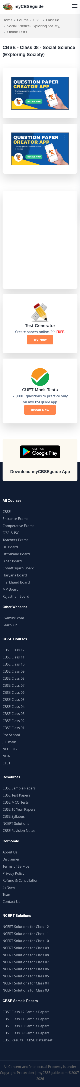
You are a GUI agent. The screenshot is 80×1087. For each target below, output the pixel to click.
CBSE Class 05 (14, 699)
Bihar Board (12, 561)
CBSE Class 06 (14, 692)
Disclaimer (11, 859)
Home (7, 20)
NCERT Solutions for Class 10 (26, 940)
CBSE (37, 20)
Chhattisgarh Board (18, 568)
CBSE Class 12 (14, 650)
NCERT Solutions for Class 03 (26, 990)
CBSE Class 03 (14, 713)
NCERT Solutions (16, 823)
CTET (6, 763)
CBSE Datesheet (39, 1040)
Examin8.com (13, 618)
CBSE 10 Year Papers (19, 809)
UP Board (10, 547)
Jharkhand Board (16, 582)
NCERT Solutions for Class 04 (26, 983)
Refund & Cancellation (20, 880)
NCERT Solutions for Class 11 (26, 933)
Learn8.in (10, 625)
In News (9, 887)
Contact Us (11, 901)
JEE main (9, 742)
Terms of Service (16, 866)
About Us (10, 852)
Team (7, 894)
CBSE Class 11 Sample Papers (26, 1019)
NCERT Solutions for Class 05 (26, 976)
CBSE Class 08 (14, 678)
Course (23, 20)
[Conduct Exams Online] (40, 93)
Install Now (40, 410)
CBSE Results (13, 1040)
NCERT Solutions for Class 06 (26, 969)
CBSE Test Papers (16, 795)
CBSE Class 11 (14, 657)
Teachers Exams (15, 540)
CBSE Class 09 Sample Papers (26, 1033)
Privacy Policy (13, 873)
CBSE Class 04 (14, 706)
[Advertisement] (40, 240)
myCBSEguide (28, 6)
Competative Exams (18, 525)
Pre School (11, 735)
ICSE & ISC (11, 532)
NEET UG (10, 749)
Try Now (40, 339)
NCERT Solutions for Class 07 (26, 962)
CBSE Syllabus (14, 816)
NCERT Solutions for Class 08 (26, 955)
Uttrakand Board (16, 554)
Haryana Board (15, 575)
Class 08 (52, 20)
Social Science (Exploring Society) (33, 26)
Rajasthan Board (16, 596)
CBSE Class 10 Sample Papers (26, 1026)
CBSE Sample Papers (19, 788)
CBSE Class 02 (14, 720)
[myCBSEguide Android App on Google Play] (40, 451)
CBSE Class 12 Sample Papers (26, 1012)
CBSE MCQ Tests (16, 802)
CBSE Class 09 (14, 671)
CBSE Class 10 (14, 664)
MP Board (11, 589)
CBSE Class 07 (14, 685)
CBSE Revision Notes (19, 830)
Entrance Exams (15, 518)
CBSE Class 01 (14, 727)
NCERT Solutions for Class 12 (26, 926)
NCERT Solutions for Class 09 (26, 948)
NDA (6, 756)
